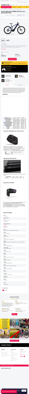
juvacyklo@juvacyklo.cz (10, 70)
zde (19, 390)
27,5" (5, 227)
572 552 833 (23, 352)
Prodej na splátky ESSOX (14, 353)
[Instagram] (22, 356)
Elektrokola (5, 290)
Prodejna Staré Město (4, 352)
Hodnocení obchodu (14, 297)
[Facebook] (21, 356)
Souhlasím (23, 390)
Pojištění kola (12, 352)
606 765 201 (23, 354)
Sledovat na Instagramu (15, 340)
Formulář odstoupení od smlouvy (14, 355)
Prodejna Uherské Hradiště (4, 353)
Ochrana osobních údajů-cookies (14, 360)
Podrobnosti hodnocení (12, 15)
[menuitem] (6, 7)
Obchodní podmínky (13, 358)
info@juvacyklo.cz (23, 63)
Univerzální (5, 224)
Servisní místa (3, 356)
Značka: (19, 15)
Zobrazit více (14, 314)
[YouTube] (24, 356)
